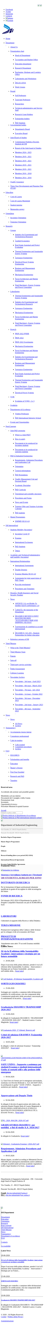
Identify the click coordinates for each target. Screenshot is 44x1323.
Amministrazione (7, 1321)
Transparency (6, 1234)
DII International (7, 1228)
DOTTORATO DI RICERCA (15, 882)
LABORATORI (8, 916)
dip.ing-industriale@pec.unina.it (18, 1195)
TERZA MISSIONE (11, 925)
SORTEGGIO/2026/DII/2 (13, 983)
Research (4, 1223)
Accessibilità (5, 1246)
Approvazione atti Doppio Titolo (16, 1095)
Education (5, 1219)
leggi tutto (19, 971)
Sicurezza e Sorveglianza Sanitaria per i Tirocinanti (21, 875)
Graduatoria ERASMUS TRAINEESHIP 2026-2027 (18, 1300)
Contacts (4, 1242)
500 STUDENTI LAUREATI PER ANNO (21, 878)
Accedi (3, 810)
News (3, 1232)
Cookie (3, 1317)
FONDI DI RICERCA (11, 896)
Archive (18, 726)
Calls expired (20, 745)
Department (5, 1217)
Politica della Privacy (15, 1317)
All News (18, 724)
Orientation (5, 1221)
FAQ (3, 1238)
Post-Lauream (6, 1226)
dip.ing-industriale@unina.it (17, 1193)
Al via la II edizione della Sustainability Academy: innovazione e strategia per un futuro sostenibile (20, 954)
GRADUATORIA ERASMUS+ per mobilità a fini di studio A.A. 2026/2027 (20, 1126)
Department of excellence (10, 1236)
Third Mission (6, 1230)
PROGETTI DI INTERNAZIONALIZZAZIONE (17, 937)
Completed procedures (23, 747)
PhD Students (20, 123)
